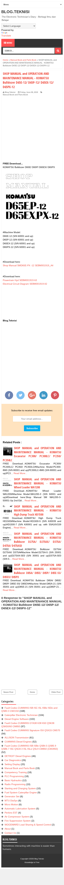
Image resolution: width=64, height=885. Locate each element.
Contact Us (10, 833)
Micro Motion (11, 804)
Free (37, 862)
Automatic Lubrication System (20, 808)
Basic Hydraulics (13, 780)
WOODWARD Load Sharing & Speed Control (28, 824)
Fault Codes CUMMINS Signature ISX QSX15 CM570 (32, 730)
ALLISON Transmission (17, 737)
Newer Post (8, 692)
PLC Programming (14, 776)
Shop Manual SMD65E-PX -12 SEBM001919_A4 (28, 265)
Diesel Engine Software (17, 719)
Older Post (56, 692)
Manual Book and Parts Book (15, 95)
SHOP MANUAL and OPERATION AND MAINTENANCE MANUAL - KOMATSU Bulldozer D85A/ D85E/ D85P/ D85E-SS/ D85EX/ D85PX (32, 571)
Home (32, 692)
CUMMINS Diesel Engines (18, 741)
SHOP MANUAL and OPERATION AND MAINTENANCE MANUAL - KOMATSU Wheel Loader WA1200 (37, 483)
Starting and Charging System (20, 788)
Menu (9, 42)
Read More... (20, 473)
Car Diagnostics (13, 760)
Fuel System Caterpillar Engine (21, 792)
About (8, 828)
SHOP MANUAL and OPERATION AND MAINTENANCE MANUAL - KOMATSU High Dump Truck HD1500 (37, 510)
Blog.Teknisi (15, 12)
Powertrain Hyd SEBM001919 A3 (20, 280)
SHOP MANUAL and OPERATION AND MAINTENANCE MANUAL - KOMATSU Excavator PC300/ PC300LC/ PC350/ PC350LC (32, 454)
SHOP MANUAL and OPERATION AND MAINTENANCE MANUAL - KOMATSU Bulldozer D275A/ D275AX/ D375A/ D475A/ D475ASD (32, 540)
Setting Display (12, 764)
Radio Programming (15, 784)
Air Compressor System (17, 816)
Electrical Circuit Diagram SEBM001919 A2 (25, 283)
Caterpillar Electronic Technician (21, 715)
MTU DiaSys (11, 800)
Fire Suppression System (18, 820)
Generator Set (12, 796)
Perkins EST (11, 812)
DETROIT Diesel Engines (18, 756)
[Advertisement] (32, 130)
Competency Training (16, 772)
